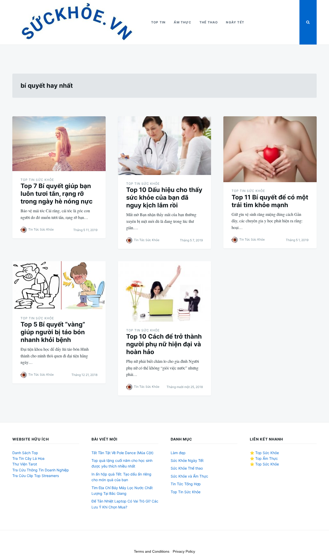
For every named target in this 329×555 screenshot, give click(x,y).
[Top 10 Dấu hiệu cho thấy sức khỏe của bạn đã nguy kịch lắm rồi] (164, 145)
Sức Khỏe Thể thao (187, 468)
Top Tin (158, 22)
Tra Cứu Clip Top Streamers (35, 475)
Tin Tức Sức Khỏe (41, 230)
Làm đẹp (178, 453)
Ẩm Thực (182, 22)
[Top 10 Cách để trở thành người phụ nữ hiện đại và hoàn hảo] (164, 291)
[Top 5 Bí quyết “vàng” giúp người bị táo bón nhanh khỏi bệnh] (59, 285)
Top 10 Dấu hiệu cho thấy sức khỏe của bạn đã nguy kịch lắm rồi (164, 197)
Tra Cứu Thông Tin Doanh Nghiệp (40, 470)
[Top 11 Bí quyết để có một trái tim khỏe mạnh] (270, 149)
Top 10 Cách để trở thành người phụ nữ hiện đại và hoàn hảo (164, 344)
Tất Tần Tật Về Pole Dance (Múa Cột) (122, 453)
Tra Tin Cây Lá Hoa (28, 458)
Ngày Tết (235, 22)
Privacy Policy (184, 551)
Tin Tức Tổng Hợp (186, 484)
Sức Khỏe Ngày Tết (187, 460)
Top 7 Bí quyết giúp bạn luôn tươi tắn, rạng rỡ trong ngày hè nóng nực (57, 193)
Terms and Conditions (151, 551)
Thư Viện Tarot (24, 464)
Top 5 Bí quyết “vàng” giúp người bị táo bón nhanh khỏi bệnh (53, 332)
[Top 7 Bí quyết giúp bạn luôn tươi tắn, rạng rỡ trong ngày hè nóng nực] (59, 143)
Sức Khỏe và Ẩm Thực (189, 476)
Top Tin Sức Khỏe (37, 180)
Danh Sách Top (25, 453)
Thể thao (208, 22)
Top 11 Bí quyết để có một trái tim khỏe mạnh (270, 201)
